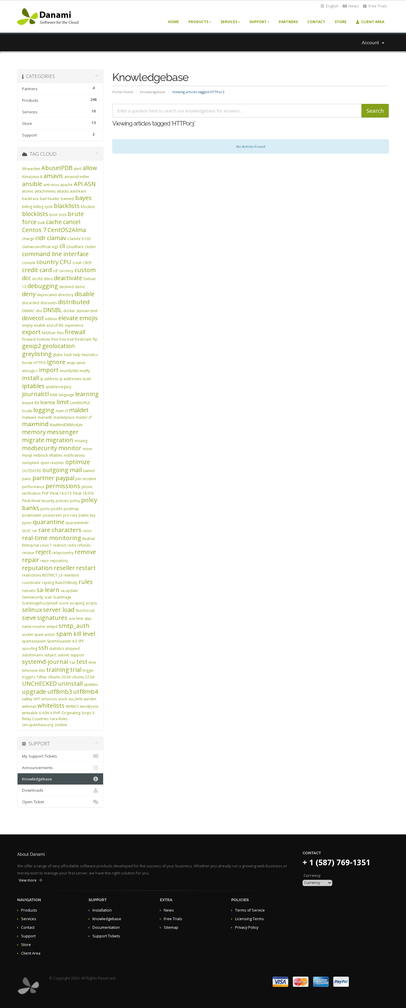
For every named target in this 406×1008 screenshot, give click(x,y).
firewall (75, 332)
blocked (88, 206)
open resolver (52, 462)
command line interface (55, 254)
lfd (36, 402)
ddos (48, 278)
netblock (40, 455)
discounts (48, 302)
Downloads (32, 790)
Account (371, 42)
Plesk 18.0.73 (61, 493)
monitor (69, 448)
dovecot (33, 318)
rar (34, 530)
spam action (44, 634)
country (48, 262)
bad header (50, 198)
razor (87, 530)
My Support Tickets (39, 756)
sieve (29, 618)
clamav (56, 238)
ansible (32, 184)
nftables (56, 455)
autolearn (78, 191)
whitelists (50, 705)
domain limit (86, 310)
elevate (68, 318)
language (66, 394)
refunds (83, 545)
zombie (60, 724)
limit (62, 402)
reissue (28, 552)
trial (75, 670)
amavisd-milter (76, 176)
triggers (28, 677)
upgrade (34, 692)
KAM (53, 394)
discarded (30, 302)
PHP (45, 493)
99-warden (31, 168)
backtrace (30, 198)
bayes (83, 198)
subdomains (32, 655)
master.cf (84, 417)
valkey (27, 698)
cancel (71, 222)
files (60, 332)
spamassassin (34, 641)
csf (55, 270)
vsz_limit (75, 698)
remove (85, 552)
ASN (90, 184)
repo (44, 560)
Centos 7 (34, 230)
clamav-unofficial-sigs (40, 246)
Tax (72, 662)
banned (67, 198)
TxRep (41, 677)
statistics (56, 648)
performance (33, 486)
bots (63, 214)
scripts (91, 603)
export (31, 332)
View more (28, 880)
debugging (42, 286)
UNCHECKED (39, 684)
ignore (56, 362)
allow (90, 168)
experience (74, 325)
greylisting (37, 354)
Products (198, 21)
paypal (65, 478)
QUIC (26, 530)
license (47, 402)
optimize (77, 462)
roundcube (31, 582)
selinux (32, 610)
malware (29, 417)
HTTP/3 (40, 362)
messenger (62, 432)
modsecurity (39, 448)
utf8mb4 (85, 692)
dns (39, 310)
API (78, 184)
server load (58, 610)
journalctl (35, 394)
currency (66, 270)
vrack (62, 698)
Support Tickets (106, 936)
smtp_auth (74, 626)
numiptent (30, 462)
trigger (88, 670)
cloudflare (75, 246)
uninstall (70, 684)
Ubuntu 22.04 (83, 677)
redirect (59, 545)
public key (86, 515)
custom (85, 270)
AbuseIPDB (57, 168)
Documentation (106, 927)
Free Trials (377, 6)
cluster (90, 246)
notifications (74, 455)
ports (45, 508)
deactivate (68, 278)
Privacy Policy (246, 927)
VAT (37, 698)
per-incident (85, 478)
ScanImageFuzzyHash (40, 603)
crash (77, 262)
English (332, 6)
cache (54, 222)
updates (91, 684)
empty (27, 325)
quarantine (48, 522)
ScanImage (62, 597)
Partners (288, 21)
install (30, 378)
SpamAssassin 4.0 (62, 641)
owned (89, 470)
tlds (42, 670)
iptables (33, 386)
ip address (49, 378)
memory (34, 432)
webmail (29, 706)
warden (90, 698)
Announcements (37, 767)
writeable (30, 712)
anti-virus (51, 184)
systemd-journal (45, 662)
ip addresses (70, 378)
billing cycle (43, 206)
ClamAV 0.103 (79, 238)
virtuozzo (49, 698)
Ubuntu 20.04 (59, 677)
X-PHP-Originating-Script (70, 712)
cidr (40, 238)
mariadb (45, 417)
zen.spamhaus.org (37, 724)
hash (68, 354)
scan (48, 597)
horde (27, 362)
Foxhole (43, 339)
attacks (63, 191)
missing (81, 440)
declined (66, 286)
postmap (71, 508)
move (87, 448)
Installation (102, 910)
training (57, 670)
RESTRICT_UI (52, 575)
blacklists (67, 206)
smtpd (51, 626)
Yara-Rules (58, 718)
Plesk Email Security (38, 500)
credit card (37, 270)
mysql (27, 455)
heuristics (90, 354)
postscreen (52, 515)
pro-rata (70, 515)
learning (87, 394)
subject (50, 655)
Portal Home (122, 92)
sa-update (69, 590)
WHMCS (72, 706)
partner (43, 478)
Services (229, 21)
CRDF (87, 262)
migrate (33, 440)
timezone (30, 670)
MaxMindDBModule (66, 424)
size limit (76, 618)
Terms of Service (250, 910)
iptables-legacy (58, 386)
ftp (95, 339)
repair (30, 560)
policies (62, 500)
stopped (72, 648)
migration (59, 440)
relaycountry (62, 552)
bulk (41, 222)
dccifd (37, 278)
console (28, 262)
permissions (62, 486)
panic (26, 478)
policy (75, 500)
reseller (64, 568)
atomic (28, 191)
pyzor (27, 522)
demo (80, 286)
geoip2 (31, 346)
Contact (316, 21)
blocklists (35, 214)
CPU (65, 262)
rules (85, 582)
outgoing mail (62, 470)
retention (71, 575)
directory (65, 294)
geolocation (58, 346)
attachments (45, 191)
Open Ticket (33, 801)
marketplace (64, 417)
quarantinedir (77, 522)
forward (29, 339)
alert (77, 168)
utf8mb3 (59, 692)
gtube (58, 354)
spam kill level (75, 634)
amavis (53, 176)
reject (43, 552)
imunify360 (69, 370)
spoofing (29, 648)
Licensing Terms (249, 918)
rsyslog (48, 582)
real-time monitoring (51, 538)
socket (27, 634)
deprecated (47, 294)
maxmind (35, 424)
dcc (26, 278)
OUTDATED (31, 470)
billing (27, 206)
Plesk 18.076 (83, 493)
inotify (84, 370)
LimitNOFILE (80, 402)
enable (39, 325)
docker (69, 310)
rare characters (59, 530)
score (64, 603)
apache (66, 184)
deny (29, 294)
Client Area (371, 21)
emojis (88, 318)
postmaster (32, 515)
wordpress (89, 706)
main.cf (62, 410)
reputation (37, 568)
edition (51, 318)
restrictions (31, 575)
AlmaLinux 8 (32, 176)
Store (341, 21)
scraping (77, 603)
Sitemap (171, 927)
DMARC (28, 310)
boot (53, 214)
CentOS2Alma (67, 230)
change (28, 238)
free (54, 339)
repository (59, 560)
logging (43, 410)
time (92, 662)
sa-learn (48, 590)
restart (86, 568)
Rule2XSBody (66, 582)
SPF (81, 641)
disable (85, 294)
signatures (52, 618)
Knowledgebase (153, 92)
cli (62, 246)
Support (258, 21)
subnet (63, 655)
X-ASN (44, 712)
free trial (66, 339)
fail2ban (49, 332)
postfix (56, 508)
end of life (55, 325)
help (77, 354)
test (81, 662)
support (77, 655)
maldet (79, 410)
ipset (87, 378)
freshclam (83, 339)
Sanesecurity (32, 597)
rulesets (28, 590)
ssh (43, 648)
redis (71, 545)
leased (27, 402)
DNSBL (52, 310)
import (49, 370)
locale (27, 410)
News (353, 6)
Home (173, 21)
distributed (73, 302)
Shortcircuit (85, 610)
